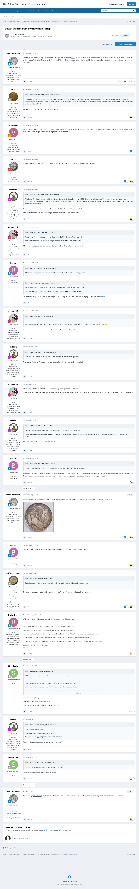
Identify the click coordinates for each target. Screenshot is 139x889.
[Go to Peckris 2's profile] (13, 196)
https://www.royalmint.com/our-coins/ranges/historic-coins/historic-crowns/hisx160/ (51, 213)
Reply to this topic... (22, 838)
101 (14, 71)
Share (115, 35)
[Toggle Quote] (26, 95)
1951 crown (37, 796)
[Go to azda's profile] (13, 96)
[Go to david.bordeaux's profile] (7, 35)
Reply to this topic (125, 44)
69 (14, 684)
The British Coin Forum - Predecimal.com (24, 4)
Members (22, 16)
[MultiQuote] (24, 81)
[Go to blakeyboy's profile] (13, 622)
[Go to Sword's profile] (13, 166)
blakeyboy (13, 615)
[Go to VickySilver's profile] (13, 132)
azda (13, 89)
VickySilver (13, 125)
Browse (7, 11)
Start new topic (107, 44)
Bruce (13, 263)
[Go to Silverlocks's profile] (13, 673)
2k (14, 633)
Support (24, 11)
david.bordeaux (18, 34)
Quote (30, 81)
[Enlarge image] (38, 517)
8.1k (14, 591)
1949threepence (13, 573)
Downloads (49, 11)
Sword (13, 159)
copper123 (13, 227)
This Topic (126, 10)
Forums (5, 16)
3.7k (14, 207)
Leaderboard (61, 11)
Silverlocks (13, 666)
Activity (15, 11)
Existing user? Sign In (116, 4)
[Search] (134, 10)
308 (14, 280)
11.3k (14, 107)
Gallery (40, 11)
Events (32, 11)
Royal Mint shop (31, 57)
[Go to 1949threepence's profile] (13, 580)
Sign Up (131, 4)
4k (14, 245)
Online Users (32, 16)
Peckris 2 (13, 189)
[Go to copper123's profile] (13, 234)
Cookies (74, 882)
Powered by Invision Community (69, 886)
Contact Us (65, 882)
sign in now (49, 830)
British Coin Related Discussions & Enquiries (37, 37)
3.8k (14, 143)
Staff (13, 16)
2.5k (14, 177)
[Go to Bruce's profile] (13, 270)
